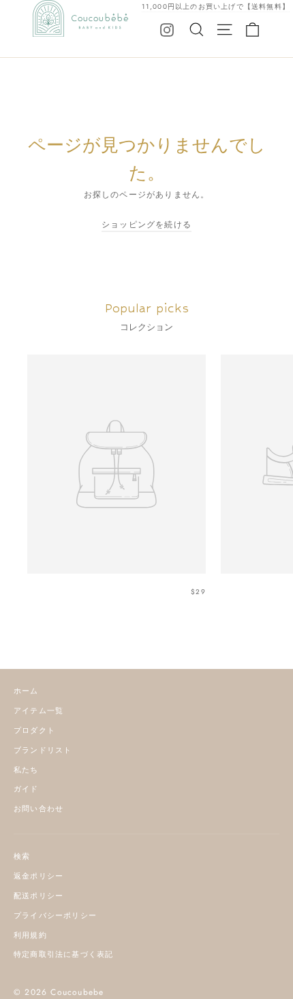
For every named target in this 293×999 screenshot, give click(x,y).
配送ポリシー (38, 895)
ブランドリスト (43, 749)
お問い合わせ (38, 808)
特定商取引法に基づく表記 (63, 954)
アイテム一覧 (38, 710)
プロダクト (34, 730)
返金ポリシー (38, 875)
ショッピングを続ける (146, 224)
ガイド (26, 788)
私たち (26, 769)
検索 (22, 856)
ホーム (26, 690)
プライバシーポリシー (55, 915)
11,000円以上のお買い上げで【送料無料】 (216, 6)
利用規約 (30, 935)
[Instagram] (167, 29)
